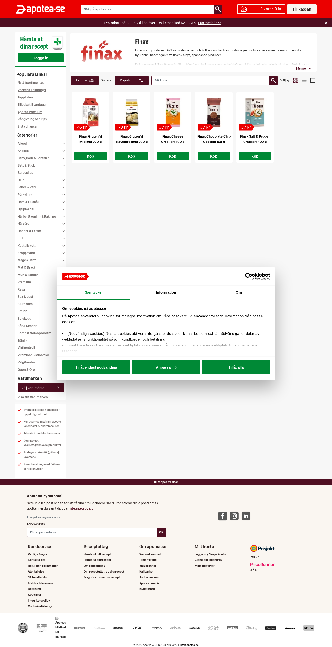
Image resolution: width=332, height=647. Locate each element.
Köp (90, 156)
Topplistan (25, 97)
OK (161, 532)
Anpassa (163, 367)
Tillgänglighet (148, 560)
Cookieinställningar (41, 606)
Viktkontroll (26, 348)
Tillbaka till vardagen (32, 105)
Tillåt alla (236, 367)
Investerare (147, 589)
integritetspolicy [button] (81, 508)
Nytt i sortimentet (31, 83)
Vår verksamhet (150, 554)
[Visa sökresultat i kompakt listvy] (304, 80)
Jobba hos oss (149, 577)
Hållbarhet (146, 571)
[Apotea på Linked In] (247, 516)
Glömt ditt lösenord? (208, 560)
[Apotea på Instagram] (235, 516)
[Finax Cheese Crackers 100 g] (172, 112)
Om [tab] (239, 292)
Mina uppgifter (205, 565)
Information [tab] (166, 292)
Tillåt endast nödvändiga (96, 367)
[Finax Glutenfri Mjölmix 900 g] (90, 112)
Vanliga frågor (37, 554)
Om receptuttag (94, 565)
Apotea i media (149, 583)
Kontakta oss (36, 560)
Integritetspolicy (39, 600)
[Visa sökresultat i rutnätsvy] (296, 80)
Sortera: (106, 80)
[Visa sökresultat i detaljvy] (313, 80)
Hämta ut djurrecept (97, 560)
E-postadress (36, 523)
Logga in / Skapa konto (210, 554)
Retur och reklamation (43, 565)
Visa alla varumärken (33, 397)
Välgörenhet (27, 362)
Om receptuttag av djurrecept (104, 571)
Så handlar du (37, 577)
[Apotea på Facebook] (224, 516)
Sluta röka (25, 304)
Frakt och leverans (40, 583)
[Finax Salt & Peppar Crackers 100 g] (255, 112)
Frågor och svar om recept (102, 577)
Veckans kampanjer (32, 90)
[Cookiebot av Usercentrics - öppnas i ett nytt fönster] (248, 276)
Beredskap (25, 173)
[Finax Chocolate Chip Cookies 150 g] (213, 112)
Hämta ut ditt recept (97, 554)
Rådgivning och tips (32, 119)
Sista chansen (28, 126)
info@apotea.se (189, 645)
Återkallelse (36, 571)
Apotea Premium (30, 112)
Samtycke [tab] (93, 292)
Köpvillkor (34, 594)
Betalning (34, 589)
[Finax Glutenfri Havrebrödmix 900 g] (131, 112)
